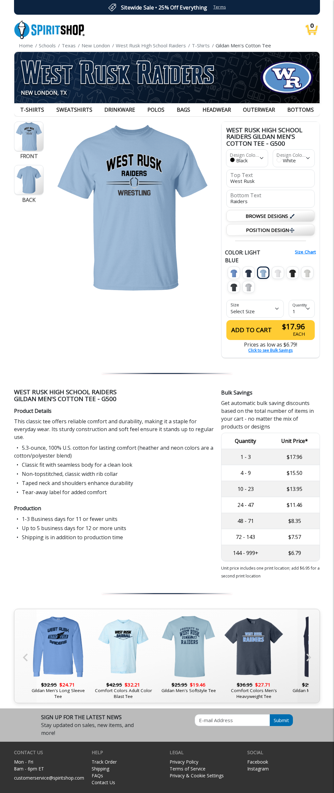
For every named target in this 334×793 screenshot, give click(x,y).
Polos (155, 109)
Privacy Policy (184, 762)
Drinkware (119, 109)
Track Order (104, 762)
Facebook (257, 762)
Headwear (217, 109)
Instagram (258, 769)
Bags (183, 109)
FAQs (97, 775)
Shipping (100, 769)
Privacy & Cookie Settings (197, 775)
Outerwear (259, 109)
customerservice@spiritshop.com (49, 778)
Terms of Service (187, 769)
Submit (281, 720)
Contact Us (103, 782)
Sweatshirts (74, 109)
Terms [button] (219, 7)
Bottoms (300, 109)
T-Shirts (32, 109)
